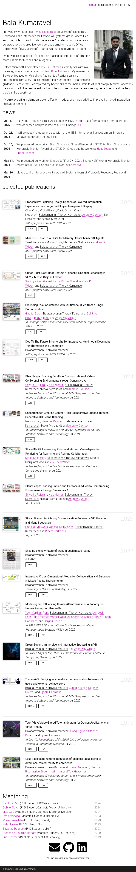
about (93, 5)
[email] (54, 847)
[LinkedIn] (82, 847)
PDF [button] (43, 228)
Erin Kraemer (41, 617)
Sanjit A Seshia (53, 621)
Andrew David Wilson (57, 462)
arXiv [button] (30, 228)
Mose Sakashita (35, 458)
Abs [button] (30, 332)
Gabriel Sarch (51, 281)
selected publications (29, 186)
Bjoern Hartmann (55, 531)
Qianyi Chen (66, 527)
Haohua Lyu (32, 527)
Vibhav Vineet (69, 281)
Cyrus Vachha (49, 527)
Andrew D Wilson (92, 214)
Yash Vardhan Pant (37, 612)
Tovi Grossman (77, 771)
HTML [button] (31, 565)
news (9, 112)
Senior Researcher (45, 32)
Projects (120, 5)
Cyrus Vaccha (11, 816)
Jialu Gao (8, 811)
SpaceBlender (25, 153)
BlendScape (104, 148)
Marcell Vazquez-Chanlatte (66, 617)
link (79, 125)
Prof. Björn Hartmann (57, 71)
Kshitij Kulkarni (92, 617)
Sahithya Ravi (33, 281)
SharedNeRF (77, 165)
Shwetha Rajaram (36, 384)
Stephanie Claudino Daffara (19, 833)
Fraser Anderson (79, 767)
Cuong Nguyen (78, 688)
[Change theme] (129, 3)
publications (105, 5)
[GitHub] (68, 847)
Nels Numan (56, 384)
